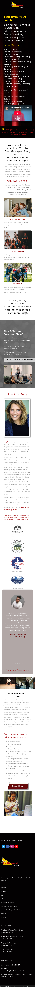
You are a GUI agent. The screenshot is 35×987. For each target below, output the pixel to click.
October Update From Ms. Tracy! (12, 936)
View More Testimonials (18, 670)
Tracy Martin (7, 442)
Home (3, 891)
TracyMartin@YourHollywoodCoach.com (14, 971)
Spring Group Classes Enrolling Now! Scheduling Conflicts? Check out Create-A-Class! (18, 132)
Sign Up (4, 917)
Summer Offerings (7, 902)
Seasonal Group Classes (9, 906)
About (3, 895)
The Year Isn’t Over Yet (8, 943)
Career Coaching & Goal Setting (11, 910)
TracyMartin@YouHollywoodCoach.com (17, 104)
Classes (3, 899)
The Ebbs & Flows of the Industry (12, 930)
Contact (4, 913)
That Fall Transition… (7, 949)
